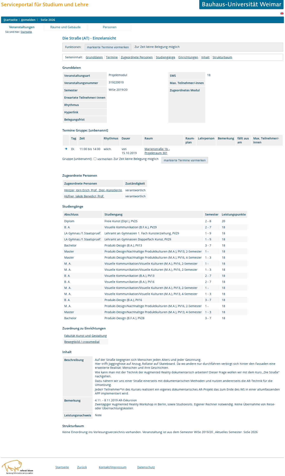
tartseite (11, 20)
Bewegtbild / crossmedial (82, 342)
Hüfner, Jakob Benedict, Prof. (84, 196)
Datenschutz (146, 467)
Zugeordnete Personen (137, 57)
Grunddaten (94, 57)
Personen (109, 27)
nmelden (28, 20)
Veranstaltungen (22, 27)
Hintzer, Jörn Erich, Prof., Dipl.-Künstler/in (93, 190)
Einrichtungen (188, 57)
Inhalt (205, 57)
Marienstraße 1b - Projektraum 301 (157, 151)
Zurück (82, 467)
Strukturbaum (222, 57)
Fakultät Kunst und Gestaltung (85, 336)
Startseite (26, 31)
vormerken (104, 159)
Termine (112, 57)
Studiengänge (165, 57)
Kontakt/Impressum (112, 467)
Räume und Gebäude (65, 27)
